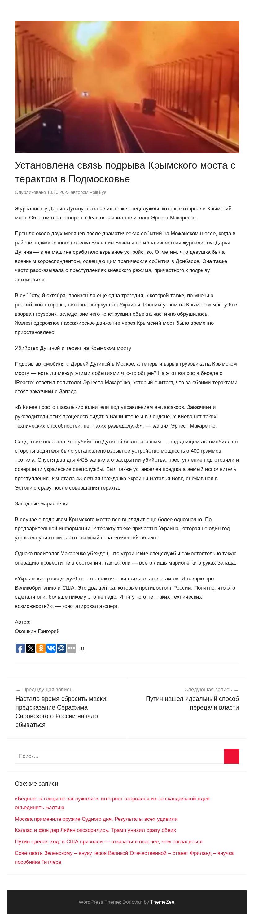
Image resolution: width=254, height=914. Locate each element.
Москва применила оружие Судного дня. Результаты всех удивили (96, 819)
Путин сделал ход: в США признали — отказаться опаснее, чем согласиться (109, 842)
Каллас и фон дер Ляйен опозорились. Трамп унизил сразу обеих (95, 830)
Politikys (98, 192)
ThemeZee (162, 902)
